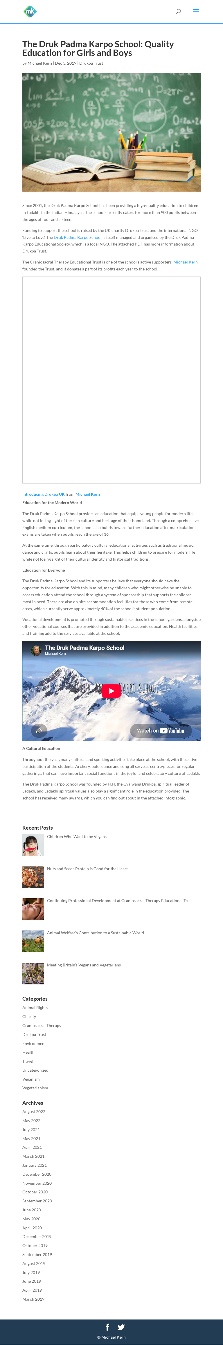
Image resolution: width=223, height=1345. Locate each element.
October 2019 (35, 1245)
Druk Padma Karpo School (78, 237)
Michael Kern (40, 63)
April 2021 (32, 1147)
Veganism (31, 1079)
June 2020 (31, 1209)
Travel (27, 1061)
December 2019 (36, 1236)
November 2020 (37, 1183)
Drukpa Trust (91, 63)
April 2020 (32, 1227)
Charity (29, 1016)
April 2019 (32, 1290)
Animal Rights (35, 1007)
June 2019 (31, 1281)
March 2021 (33, 1156)
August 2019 (33, 1263)
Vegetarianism (35, 1087)
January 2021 (34, 1165)
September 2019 (37, 1254)
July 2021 (31, 1129)
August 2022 (33, 1111)
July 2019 (31, 1272)
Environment (34, 1043)
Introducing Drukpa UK (43, 494)
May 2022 (31, 1120)
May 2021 (31, 1138)
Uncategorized (35, 1070)
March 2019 (33, 1299)
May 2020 (31, 1218)
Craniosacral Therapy (41, 1025)
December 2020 (36, 1174)
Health (28, 1052)
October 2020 (35, 1191)
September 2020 (37, 1200)
